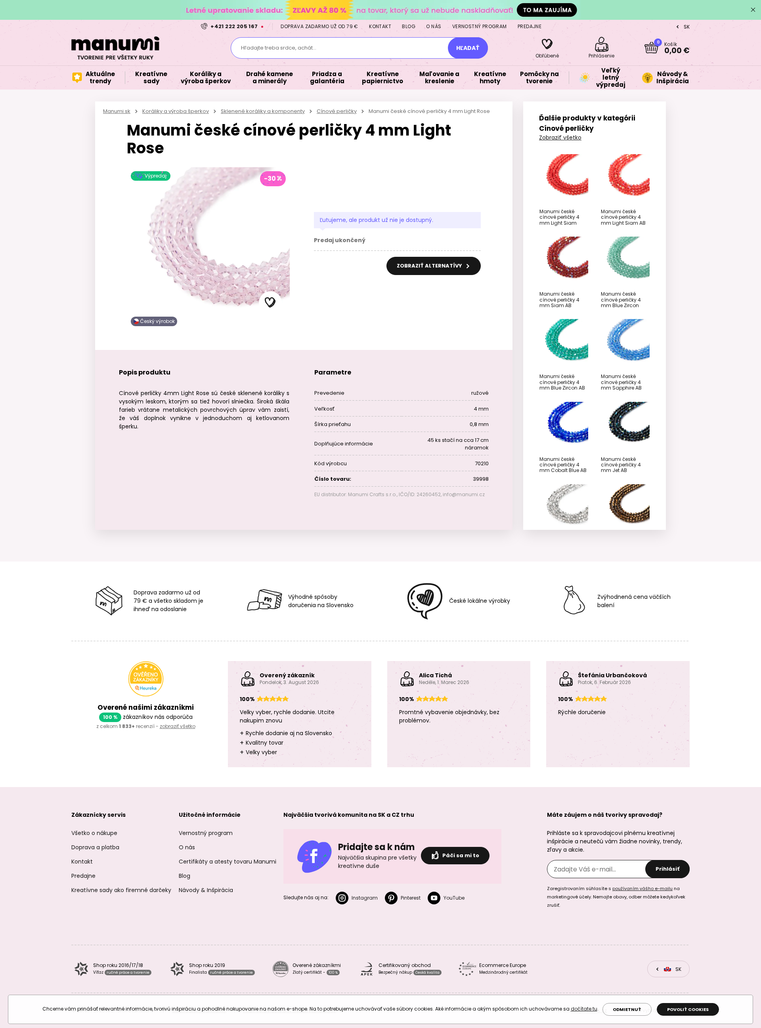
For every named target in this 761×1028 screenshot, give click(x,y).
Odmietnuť (627, 1009)
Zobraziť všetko (560, 137)
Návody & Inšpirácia (206, 890)
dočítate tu (584, 1008)
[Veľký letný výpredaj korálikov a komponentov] (380, 9)
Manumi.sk (116, 111)
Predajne (529, 26)
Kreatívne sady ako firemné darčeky (121, 890)
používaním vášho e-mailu (642, 888)
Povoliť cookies (688, 1009)
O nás (433, 26)
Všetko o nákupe (94, 833)
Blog (408, 26)
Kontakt (380, 26)
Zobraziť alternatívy (430, 265)
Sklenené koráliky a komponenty (263, 111)
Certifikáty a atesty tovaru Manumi (227, 862)
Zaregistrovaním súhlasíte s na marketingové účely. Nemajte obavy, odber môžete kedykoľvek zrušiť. (616, 896)
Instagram (365, 897)
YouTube (454, 897)
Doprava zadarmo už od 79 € (319, 26)
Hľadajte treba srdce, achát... (278, 48)
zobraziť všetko (177, 726)
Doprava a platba (95, 847)
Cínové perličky (337, 111)
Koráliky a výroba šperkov (175, 111)
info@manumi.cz (464, 494)
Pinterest (411, 897)
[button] (270, 302)
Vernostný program (479, 26)
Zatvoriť (753, 10)
